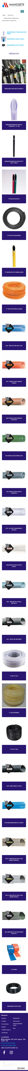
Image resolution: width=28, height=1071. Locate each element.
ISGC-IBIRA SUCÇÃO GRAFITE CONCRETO (14, 492)
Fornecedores (5, 1024)
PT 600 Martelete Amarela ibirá (14, 272)
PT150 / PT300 (14, 749)
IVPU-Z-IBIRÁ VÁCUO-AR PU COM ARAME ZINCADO (14, 896)
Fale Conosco (16, 1021)
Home (3, 15)
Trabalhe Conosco (6, 1029)
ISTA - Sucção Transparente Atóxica (14, 529)
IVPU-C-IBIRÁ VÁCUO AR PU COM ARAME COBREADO (14, 859)
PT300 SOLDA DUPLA (14, 198)
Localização (4, 1032)
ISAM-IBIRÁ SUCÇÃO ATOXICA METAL (14, 565)
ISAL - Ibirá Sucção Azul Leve (14, 345)
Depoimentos (16, 1018)
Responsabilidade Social (17, 1024)
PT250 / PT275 (14, 676)
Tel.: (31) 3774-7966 (8, 1043)
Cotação (3, 1027)
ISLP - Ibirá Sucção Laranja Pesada (14, 382)
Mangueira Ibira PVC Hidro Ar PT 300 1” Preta (14, 162)
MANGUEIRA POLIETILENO (14, 1006)
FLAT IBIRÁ (14, 969)
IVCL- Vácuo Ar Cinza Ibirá (14, 639)
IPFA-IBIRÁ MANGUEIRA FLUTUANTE (14, 822)
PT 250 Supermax (14, 712)
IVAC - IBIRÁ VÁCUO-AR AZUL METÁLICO (14, 602)
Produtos (10, 15)
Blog (14, 1028)
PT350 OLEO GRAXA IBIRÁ (14, 235)
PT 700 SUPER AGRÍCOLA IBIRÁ (14, 309)
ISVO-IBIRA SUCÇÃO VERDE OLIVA (14, 455)
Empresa (3, 1018)
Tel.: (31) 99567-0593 (9, 1045)
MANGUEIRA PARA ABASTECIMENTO (14, 88)
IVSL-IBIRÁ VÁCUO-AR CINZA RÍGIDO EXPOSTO (14, 932)
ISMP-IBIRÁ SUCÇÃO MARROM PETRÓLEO (14, 419)
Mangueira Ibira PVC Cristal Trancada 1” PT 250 (14, 125)
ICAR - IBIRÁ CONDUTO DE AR (14, 786)
